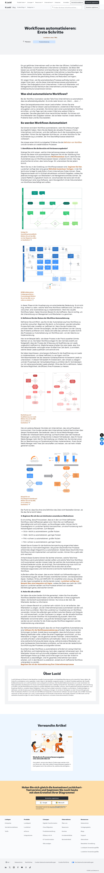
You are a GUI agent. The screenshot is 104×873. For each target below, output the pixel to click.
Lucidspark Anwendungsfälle (90, 847)
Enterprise (57, 2)
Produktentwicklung (49, 831)
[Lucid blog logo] (10, 7)
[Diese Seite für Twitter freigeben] (102, 435)
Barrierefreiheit (66, 839)
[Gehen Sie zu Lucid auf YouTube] (22, 867)
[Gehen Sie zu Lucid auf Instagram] (14, 867)
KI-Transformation (48, 839)
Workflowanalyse (57, 157)
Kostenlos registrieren (92, 2)
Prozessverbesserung (44, 41)
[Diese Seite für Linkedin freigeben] (102, 439)
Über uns (64, 823)
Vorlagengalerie (85, 827)
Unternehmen (48, 2)
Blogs (82, 831)
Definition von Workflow (73, 142)
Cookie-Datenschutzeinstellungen (45, 862)
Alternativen (84, 839)
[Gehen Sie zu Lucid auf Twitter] (10, 867)
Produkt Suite (20, 2)
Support (83, 835)
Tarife (6, 831)
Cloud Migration (48, 827)
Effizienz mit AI (47, 835)
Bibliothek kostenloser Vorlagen (61, 169)
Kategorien (30, 7)
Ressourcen (38, 2)
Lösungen (30, 2)
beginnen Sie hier (75, 167)
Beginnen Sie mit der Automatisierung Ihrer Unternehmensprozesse (47, 664)
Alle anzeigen (47, 843)
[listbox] (66, 7)
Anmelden (66, 2)
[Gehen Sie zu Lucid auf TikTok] (30, 867)
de (8, 862)
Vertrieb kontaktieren (77, 2)
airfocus (26, 831)
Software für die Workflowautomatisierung (41, 630)
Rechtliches (28, 862)
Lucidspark (27, 823)
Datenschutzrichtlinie (55, 807)
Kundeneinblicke (67, 835)
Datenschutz (85, 823)
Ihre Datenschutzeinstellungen (84, 862)
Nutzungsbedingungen (60, 806)
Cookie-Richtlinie (63, 862)
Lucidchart (27, 827)
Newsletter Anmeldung (88, 843)
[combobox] (67, 7)
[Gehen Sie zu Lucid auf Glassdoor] (26, 867)
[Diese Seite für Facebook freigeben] (102, 443)
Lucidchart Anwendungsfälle (90, 851)
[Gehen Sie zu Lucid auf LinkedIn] (5, 867)
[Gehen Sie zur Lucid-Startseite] (10, 2)
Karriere (64, 831)
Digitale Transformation (50, 823)
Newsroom (65, 827)
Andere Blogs (21, 7)
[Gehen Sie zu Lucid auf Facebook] (18, 867)
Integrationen (28, 835)
